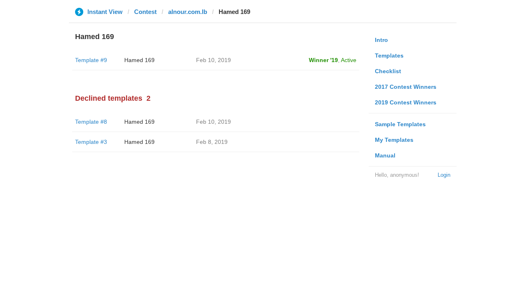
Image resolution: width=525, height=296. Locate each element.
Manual (385, 155)
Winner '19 (323, 60)
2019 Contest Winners (405, 102)
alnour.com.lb (187, 11)
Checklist (388, 71)
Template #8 (91, 121)
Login (444, 175)
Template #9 (91, 60)
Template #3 (91, 142)
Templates (389, 55)
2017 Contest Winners (405, 86)
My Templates (394, 139)
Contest (145, 11)
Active (348, 60)
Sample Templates (400, 124)
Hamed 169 (139, 60)
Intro (381, 40)
